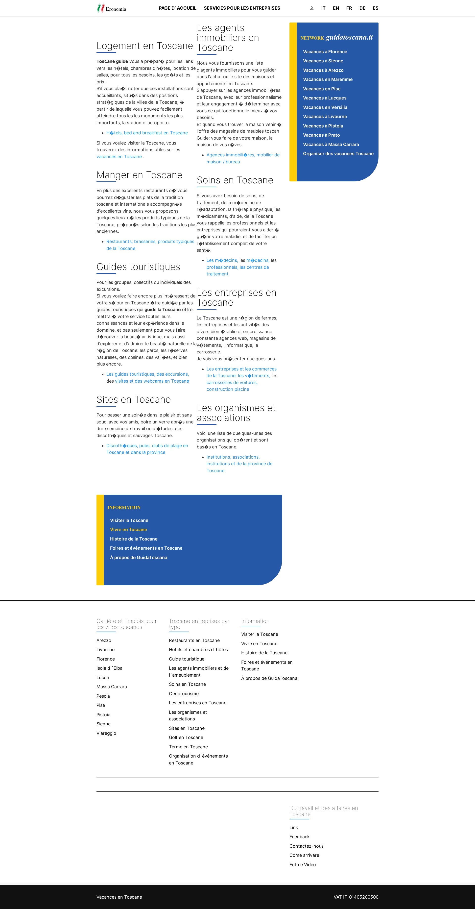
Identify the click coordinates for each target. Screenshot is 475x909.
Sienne (103, 723)
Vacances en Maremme (328, 79)
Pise (100, 705)
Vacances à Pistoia (323, 125)
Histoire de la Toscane (134, 538)
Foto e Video (302, 864)
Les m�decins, (222, 260)
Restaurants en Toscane (194, 640)
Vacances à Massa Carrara (331, 144)
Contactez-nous (306, 846)
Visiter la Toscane (129, 520)
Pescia (103, 696)
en (336, 8)
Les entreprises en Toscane (197, 702)
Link (293, 827)
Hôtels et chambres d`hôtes (198, 649)
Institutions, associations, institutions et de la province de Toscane (239, 463)
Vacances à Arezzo (323, 70)
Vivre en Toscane (128, 529)
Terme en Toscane (188, 746)
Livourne (105, 649)
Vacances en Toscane (119, 897)
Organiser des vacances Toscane (338, 153)
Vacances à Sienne (323, 60)
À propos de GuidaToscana (138, 557)
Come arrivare (304, 855)
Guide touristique (186, 659)
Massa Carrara (111, 686)
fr (349, 8)
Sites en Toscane (187, 728)
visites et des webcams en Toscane (152, 381)
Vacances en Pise (322, 88)
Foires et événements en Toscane (146, 548)
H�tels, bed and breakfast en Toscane (147, 132)
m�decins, (258, 260)
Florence (105, 659)
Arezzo (103, 640)
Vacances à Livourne (325, 116)
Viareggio (106, 733)
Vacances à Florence (325, 51)
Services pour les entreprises (242, 8)
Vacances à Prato (321, 135)
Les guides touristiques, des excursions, (147, 374)
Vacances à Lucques (325, 97)
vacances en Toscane (119, 156)
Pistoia (103, 714)
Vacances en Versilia (325, 107)
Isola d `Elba (109, 668)
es (376, 8)
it (323, 8)
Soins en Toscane (187, 684)
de (362, 8)
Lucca (102, 677)
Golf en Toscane (186, 737)
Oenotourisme (184, 693)
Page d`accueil (177, 8)
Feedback (299, 836)
